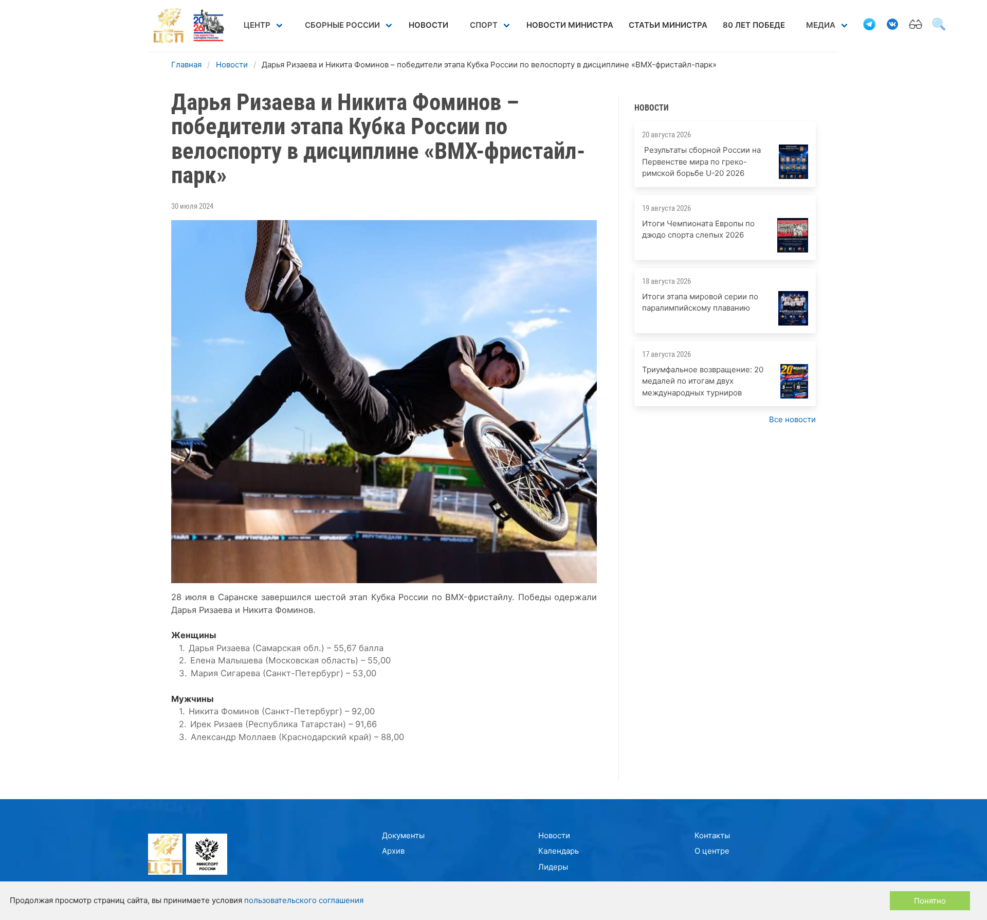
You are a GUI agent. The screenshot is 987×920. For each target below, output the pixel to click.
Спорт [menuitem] (484, 25)
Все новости (792, 419)
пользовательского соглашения (303, 900)
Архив (393, 851)
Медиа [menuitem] (820, 25)
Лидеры (553, 867)
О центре (711, 851)
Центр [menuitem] (257, 25)
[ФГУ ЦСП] (165, 856)
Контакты (712, 835)
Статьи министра (668, 25)
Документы (403, 835)
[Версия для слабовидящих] (915, 25)
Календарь (558, 851)
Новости (428, 25)
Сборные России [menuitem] (342, 25)
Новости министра (569, 25)
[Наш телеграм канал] (869, 25)
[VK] (892, 25)
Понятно (930, 901)
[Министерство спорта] (205, 856)
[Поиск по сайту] (938, 25)
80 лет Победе (754, 25)
